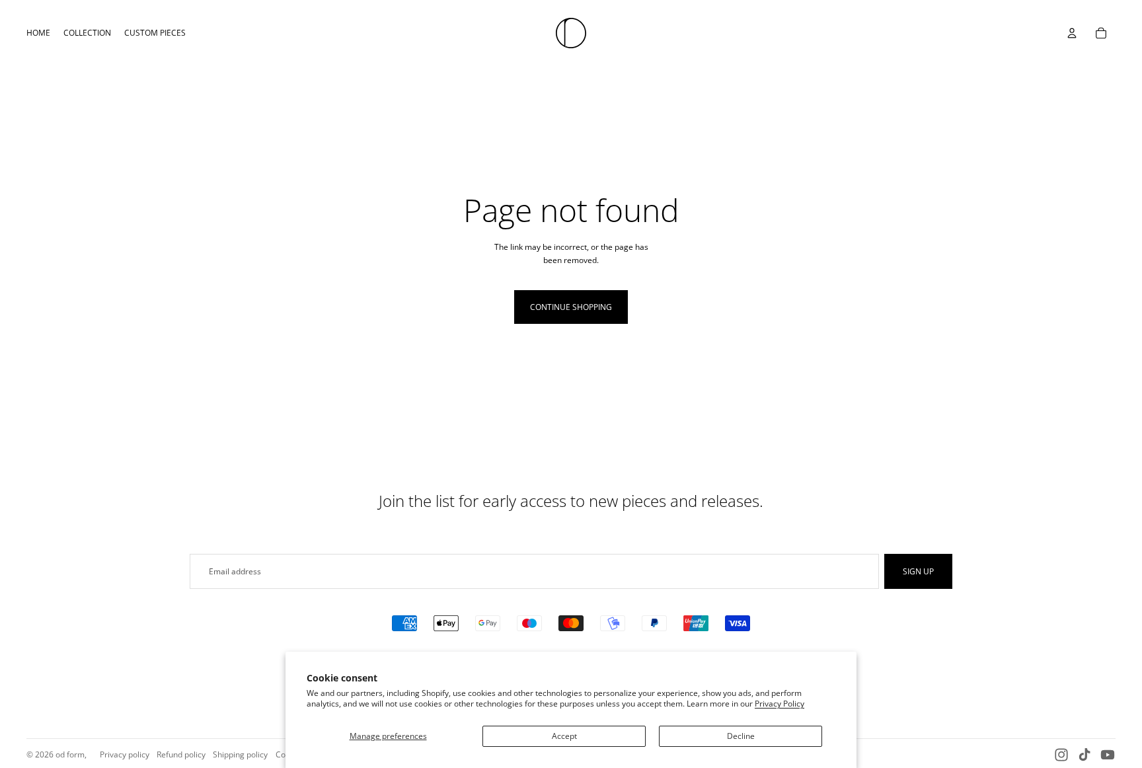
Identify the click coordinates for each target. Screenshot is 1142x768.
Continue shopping (571, 307)
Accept (564, 736)
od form (70, 754)
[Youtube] (1108, 755)
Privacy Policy (779, 703)
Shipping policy (240, 754)
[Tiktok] (1084, 755)
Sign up (918, 571)
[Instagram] (1061, 755)
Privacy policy (124, 754)
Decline (741, 736)
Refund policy (181, 754)
